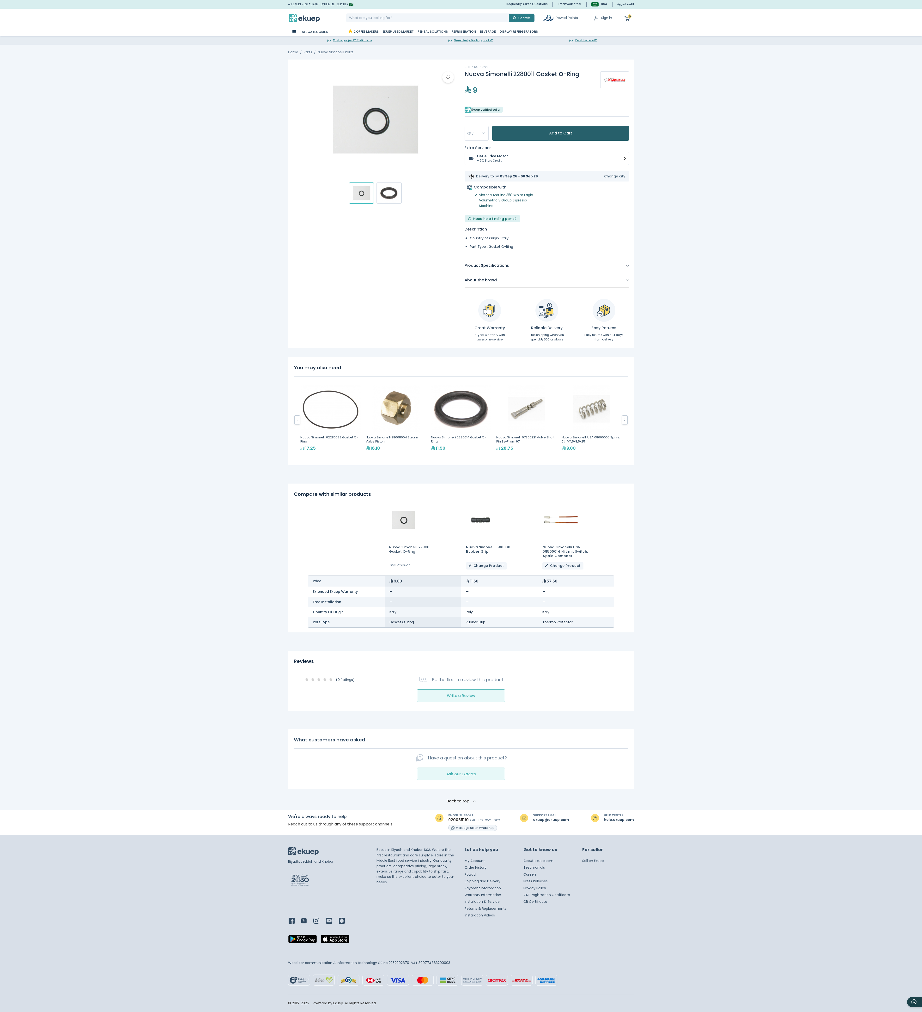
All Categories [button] (314, 32)
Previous (297, 419)
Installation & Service (482, 901)
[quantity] (476, 133)
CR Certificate (535, 901)
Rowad (470, 874)
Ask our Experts (461, 774)
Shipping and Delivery (482, 881)
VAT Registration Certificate (546, 894)
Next (625, 419)
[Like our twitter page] (307, 921)
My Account (475, 860)
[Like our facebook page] (294, 921)
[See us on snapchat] (344, 921)
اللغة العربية (625, 4)
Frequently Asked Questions (527, 4)
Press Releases (535, 881)
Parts (308, 52)
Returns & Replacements (485, 908)
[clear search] (506, 17)
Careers (530, 874)
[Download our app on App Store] (335, 940)
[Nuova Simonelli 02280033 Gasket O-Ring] (330, 420)
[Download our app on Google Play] (302, 940)
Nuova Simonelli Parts (335, 52)
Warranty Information (483, 894)
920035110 (458, 820)
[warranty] (489, 310)
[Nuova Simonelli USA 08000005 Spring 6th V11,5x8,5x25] (592, 420)
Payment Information (483, 888)
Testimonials (534, 867)
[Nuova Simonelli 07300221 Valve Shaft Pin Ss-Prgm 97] (526, 420)
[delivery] (546, 310)
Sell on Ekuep (593, 860)
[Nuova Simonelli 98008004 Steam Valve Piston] (396, 420)
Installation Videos (480, 915)
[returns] (604, 310)
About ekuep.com (538, 860)
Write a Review (461, 695)
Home (293, 52)
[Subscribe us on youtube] (332, 921)
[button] (599, 4)
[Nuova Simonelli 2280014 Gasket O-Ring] (461, 420)
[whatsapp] (914, 1002)
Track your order (569, 4)
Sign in (606, 17)
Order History (475, 867)
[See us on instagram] (319, 921)
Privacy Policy (534, 888)
